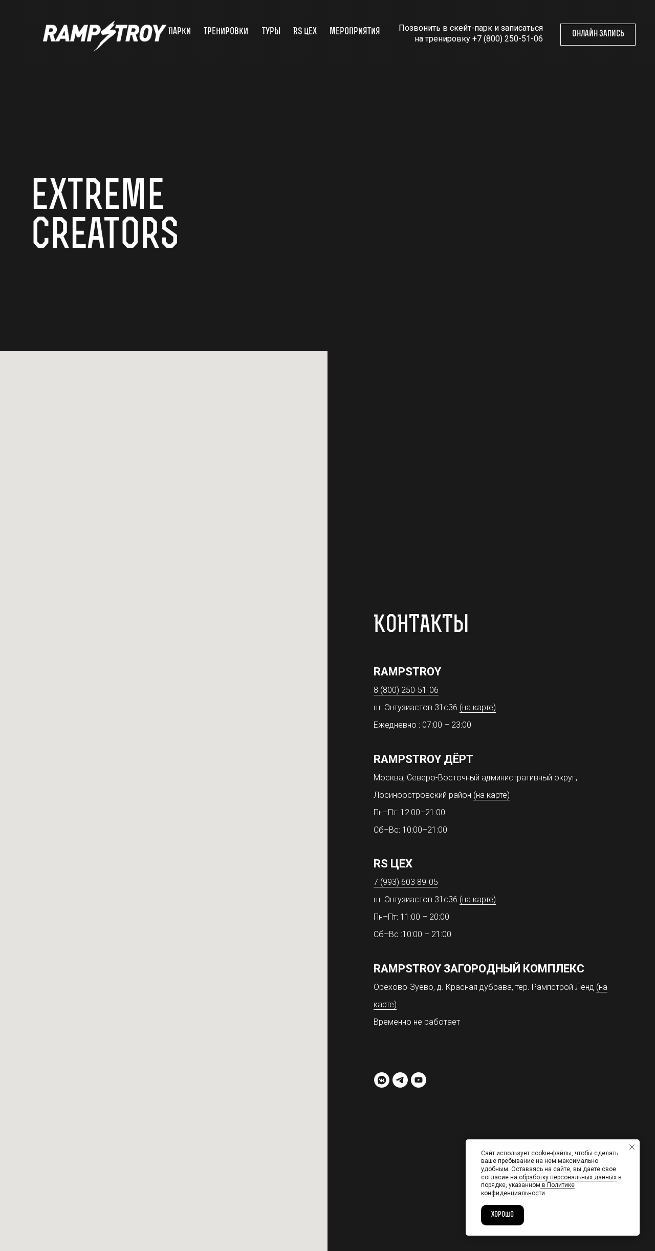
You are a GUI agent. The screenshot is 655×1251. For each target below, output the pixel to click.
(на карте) (478, 707)
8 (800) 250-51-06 (406, 690)
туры (271, 32)
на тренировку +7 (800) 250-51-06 (478, 39)
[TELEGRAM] (400, 1080)
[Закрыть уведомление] (632, 1147)
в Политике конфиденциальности (528, 1189)
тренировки (226, 32)
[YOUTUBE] (418, 1080)
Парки (179, 32)
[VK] (381, 1080)
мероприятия (355, 32)
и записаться (518, 28)
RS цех (305, 32)
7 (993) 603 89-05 (406, 882)
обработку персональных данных (568, 1177)
